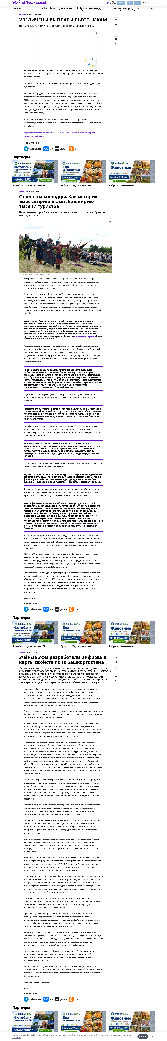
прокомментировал (85, 336)
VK (130, 3)
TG (137, 3)
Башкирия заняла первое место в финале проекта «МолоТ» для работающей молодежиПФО (126, 9)
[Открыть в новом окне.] (33, 148)
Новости (16, 8)
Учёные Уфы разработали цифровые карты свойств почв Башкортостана (57, 9)
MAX (121, 3)
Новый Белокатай (29, 2)
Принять (142, 1036)
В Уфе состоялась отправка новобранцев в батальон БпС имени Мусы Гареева (92, 9)
